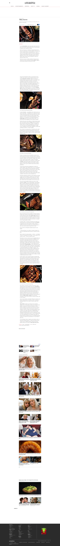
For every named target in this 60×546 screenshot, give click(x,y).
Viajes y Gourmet (45, 6)
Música (38, 6)
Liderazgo (20, 537)
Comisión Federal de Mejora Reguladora (24, 325)
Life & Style (10, 524)
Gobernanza (20, 532)
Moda (28, 531)
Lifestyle (11, 532)
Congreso (20, 527)
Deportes (27, 6)
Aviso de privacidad (31, 542)
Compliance (38, 542)
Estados (20, 528)
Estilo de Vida (29, 537)
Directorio (48, 542)
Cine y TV (33, 6)
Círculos (29, 527)
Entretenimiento (19, 6)
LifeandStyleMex (47, 540)
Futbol (10, 529)
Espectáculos (29, 526)
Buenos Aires (34, 324)
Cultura (29, 529)
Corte (31, 324)
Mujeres (10, 538)
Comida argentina (27, 324)
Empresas (11, 534)
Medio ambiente (20, 531)
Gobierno (20, 526)
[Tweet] (37, 24)
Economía (11, 535)
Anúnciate (43, 542)
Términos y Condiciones (23, 542)
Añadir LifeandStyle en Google (31, 24)
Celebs (29, 532)
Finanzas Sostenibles (21, 533)
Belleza (29, 528)
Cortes (23, 324)
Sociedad (20, 529)
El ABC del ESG (20, 534)
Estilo (12, 6)
